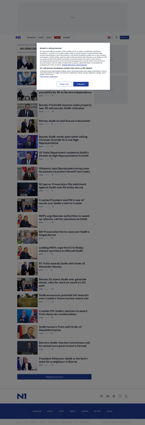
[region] (73, 66)
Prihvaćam (81, 84)
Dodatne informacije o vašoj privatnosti (74, 65)
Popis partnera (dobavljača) (49, 77)
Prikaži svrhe (64, 84)
